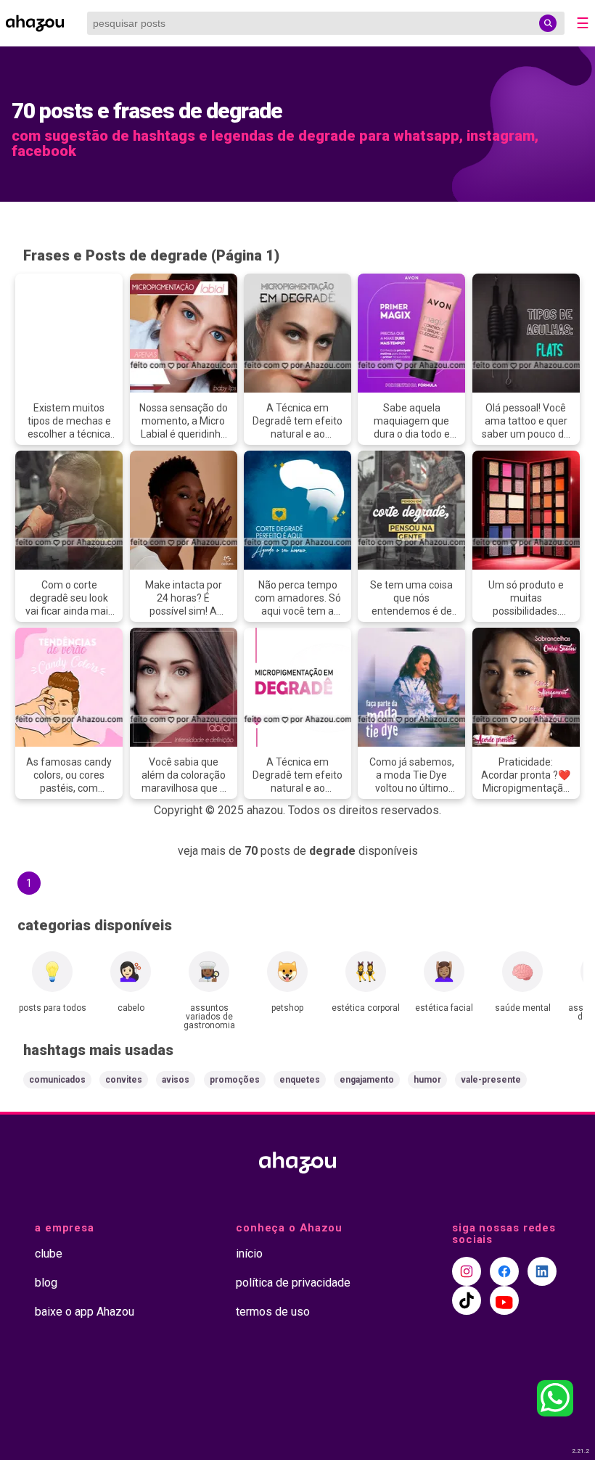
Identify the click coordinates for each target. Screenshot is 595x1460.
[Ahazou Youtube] (504, 1300)
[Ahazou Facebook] (504, 1271)
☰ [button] (582, 23)
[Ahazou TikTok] (466, 1300)
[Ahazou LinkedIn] (542, 1271)
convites (123, 1080)
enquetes (299, 1080)
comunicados (57, 1080)
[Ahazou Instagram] (466, 1271)
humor (427, 1080)
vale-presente (491, 1080)
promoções (235, 1080)
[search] (548, 23)
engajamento (367, 1080)
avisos (175, 1080)
